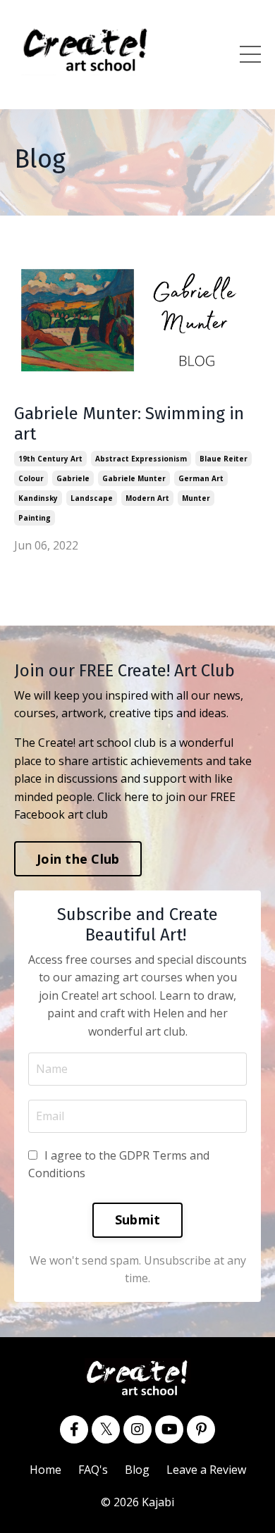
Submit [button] (138, 1219)
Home (45, 1469)
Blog (137, 1469)
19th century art (50, 459)
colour (31, 478)
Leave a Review (206, 1469)
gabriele (73, 478)
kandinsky (38, 498)
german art (201, 478)
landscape (92, 498)
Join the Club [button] (78, 858)
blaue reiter (224, 459)
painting (34, 518)
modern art (147, 498)
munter (196, 498)
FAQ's (93, 1469)
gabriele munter (134, 478)
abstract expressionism (141, 459)
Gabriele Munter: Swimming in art (129, 424)
